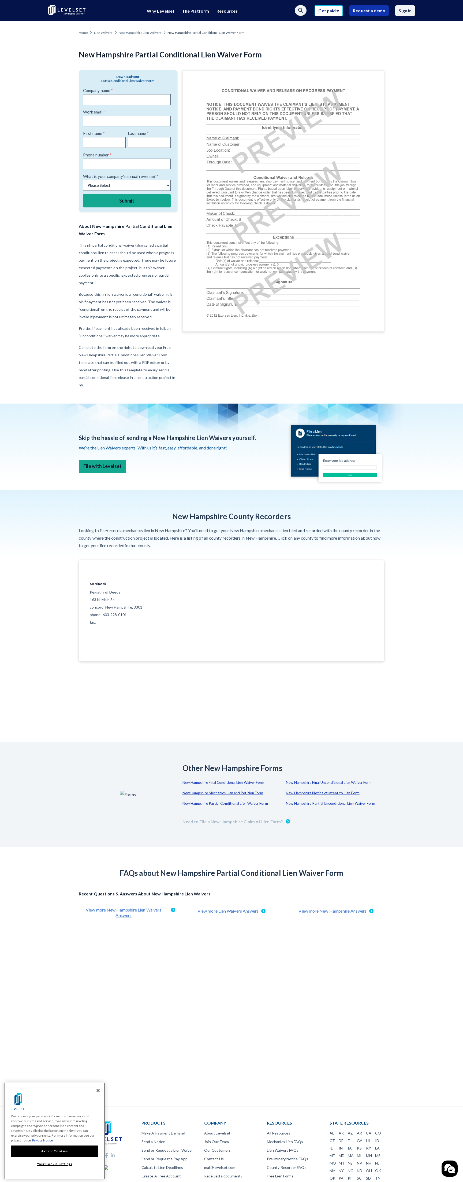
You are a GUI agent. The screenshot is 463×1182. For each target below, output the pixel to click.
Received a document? (223, 1176)
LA (377, 1148)
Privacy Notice (42, 1140)
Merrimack (98, 584)
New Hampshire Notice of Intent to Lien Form (322, 793)
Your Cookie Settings (54, 1164)
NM (332, 1170)
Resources (227, 10)
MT (342, 1163)
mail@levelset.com (219, 1167)
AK (341, 1133)
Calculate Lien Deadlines (162, 1167)
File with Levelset (102, 466)
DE (341, 1140)
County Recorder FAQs (287, 1167)
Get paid (327, 10)
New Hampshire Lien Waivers (140, 33)
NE (350, 1163)
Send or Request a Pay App (164, 1159)
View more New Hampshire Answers (332, 910)
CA (368, 1133)
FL (350, 1140)
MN (369, 1155)
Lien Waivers (103, 33)
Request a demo (369, 10)
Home (83, 33)
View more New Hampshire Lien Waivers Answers (123, 912)
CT (332, 1140)
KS (359, 1148)
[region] (54, 1130)
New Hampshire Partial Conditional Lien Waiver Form (225, 803)
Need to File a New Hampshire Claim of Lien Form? (232, 821)
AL (332, 1133)
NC (350, 1170)
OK (378, 1170)
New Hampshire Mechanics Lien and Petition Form (222, 793)
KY (368, 1148)
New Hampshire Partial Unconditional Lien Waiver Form (330, 803)
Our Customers (217, 1150)
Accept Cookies (54, 1151)
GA (360, 1140)
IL (331, 1148)
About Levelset (217, 1133)
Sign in (405, 10)
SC (359, 1178)
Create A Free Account (161, 1176)
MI (359, 1155)
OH (369, 1170)
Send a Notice (153, 1141)
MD (342, 1155)
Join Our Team (216, 1141)
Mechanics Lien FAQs (285, 1141)
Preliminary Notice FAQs (287, 1159)
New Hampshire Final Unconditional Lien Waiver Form (329, 782)
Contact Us (214, 1159)
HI (368, 1140)
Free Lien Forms (280, 1176)
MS (377, 1155)
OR (332, 1178)
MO (333, 1163)
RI (350, 1178)
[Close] (98, 1090)
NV (359, 1163)
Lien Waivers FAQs (282, 1150)
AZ (350, 1133)
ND (359, 1170)
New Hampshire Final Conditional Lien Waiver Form (223, 782)
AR (359, 1133)
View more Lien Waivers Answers (228, 910)
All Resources (278, 1133)
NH (368, 1163)
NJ (377, 1163)
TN (377, 1178)
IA (350, 1148)
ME (332, 1155)
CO (378, 1133)
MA (351, 1155)
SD (368, 1178)
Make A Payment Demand (163, 1133)
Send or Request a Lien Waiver (167, 1150)
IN (341, 1148)
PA (341, 1178)
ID (377, 1140)
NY (341, 1170)
